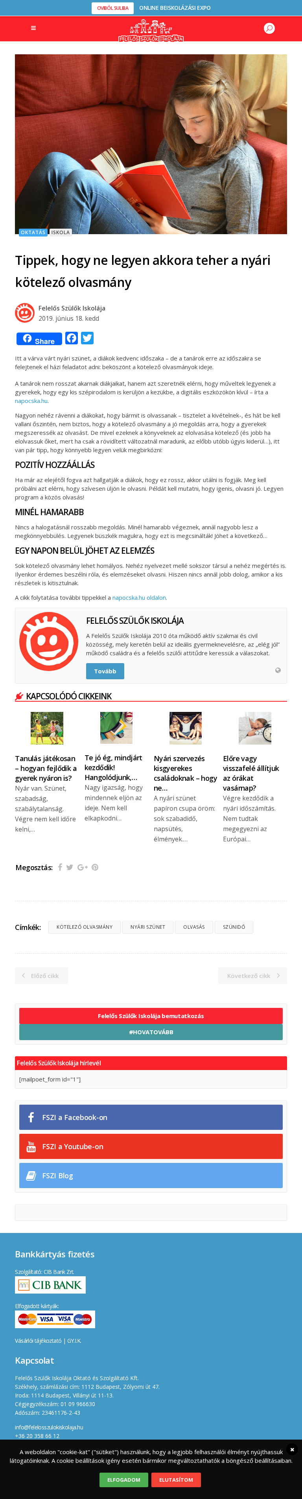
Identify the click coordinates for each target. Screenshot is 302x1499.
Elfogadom (123, 1479)
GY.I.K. (74, 1340)
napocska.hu (31, 401)
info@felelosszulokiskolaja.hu (49, 1427)
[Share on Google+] (82, 867)
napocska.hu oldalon (139, 597)
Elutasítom (176, 1479)
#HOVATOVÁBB (151, 1032)
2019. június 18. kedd (69, 318)
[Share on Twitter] (70, 867)
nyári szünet (148, 927)
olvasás (194, 927)
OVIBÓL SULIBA (113, 8)
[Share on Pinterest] (95, 867)
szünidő (234, 927)
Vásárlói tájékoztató (38, 1340)
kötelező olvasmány (84, 927)
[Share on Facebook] (60, 867)
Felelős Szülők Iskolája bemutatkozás (151, 1016)
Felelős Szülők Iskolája (72, 308)
